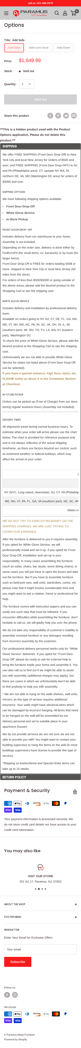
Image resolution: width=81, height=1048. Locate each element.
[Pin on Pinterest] (58, 116)
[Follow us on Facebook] (7, 995)
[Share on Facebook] (50, 116)
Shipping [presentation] (9, 146)
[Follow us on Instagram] (15, 995)
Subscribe (17, 962)
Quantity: (10, 84)
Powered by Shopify (15, 1039)
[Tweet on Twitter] (66, 116)
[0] (73, 13)
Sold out (40, 99)
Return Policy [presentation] (14, 777)
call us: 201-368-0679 (40, 3)
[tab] (40, 146)
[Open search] (57, 13)
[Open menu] (6, 13)
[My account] (65, 13)
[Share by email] (74, 116)
